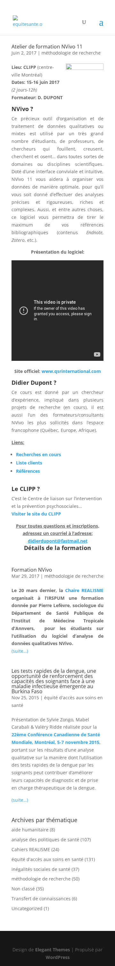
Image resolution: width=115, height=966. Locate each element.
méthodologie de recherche (71, 53)
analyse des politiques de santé (45, 839)
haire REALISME (85, 590)
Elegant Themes (52, 950)
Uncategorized (27, 908)
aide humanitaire (30, 830)
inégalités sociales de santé (41, 869)
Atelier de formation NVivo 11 (47, 46)
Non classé (23, 889)
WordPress (58, 957)
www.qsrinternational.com (71, 371)
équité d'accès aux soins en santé (47, 859)
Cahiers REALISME (31, 849)
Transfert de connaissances (41, 898)
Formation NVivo (32, 569)
